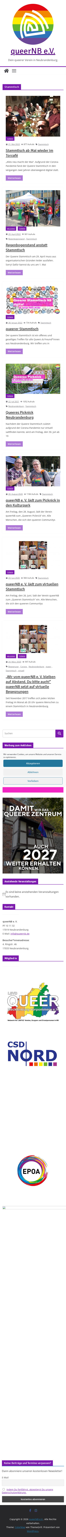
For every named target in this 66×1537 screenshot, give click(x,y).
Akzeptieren (33, 763)
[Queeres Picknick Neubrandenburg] (33, 379)
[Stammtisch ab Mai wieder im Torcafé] (33, 116)
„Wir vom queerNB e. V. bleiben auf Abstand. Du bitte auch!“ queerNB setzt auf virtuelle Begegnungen (30, 684)
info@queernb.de (20, 933)
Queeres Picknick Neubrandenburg (20, 415)
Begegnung (13, 666)
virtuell (21, 670)
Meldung (11, 228)
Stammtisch (43, 144)
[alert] (33, 894)
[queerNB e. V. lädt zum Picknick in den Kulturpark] (33, 471)
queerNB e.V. (33, 51)
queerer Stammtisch (22, 328)
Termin (10, 139)
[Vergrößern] (59, 801)
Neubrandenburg (16, 406)
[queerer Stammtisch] (33, 300)
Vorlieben (33, 780)
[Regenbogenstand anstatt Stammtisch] (33, 208)
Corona (23, 666)
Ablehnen (33, 772)
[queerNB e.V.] (6, 71)
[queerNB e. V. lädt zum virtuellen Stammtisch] (33, 555)
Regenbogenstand (16, 239)
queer (48, 666)
